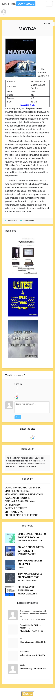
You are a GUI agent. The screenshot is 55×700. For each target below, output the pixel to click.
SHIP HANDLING (14, 511)
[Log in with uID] (17, 388)
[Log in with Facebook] (17, 393)
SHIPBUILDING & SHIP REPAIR (21, 515)
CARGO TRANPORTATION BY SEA (22, 487)
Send (18, 417)
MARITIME (15, 3)
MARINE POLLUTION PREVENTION (24, 494)
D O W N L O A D (27, 105)
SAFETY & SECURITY (16, 508)
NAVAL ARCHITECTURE (17, 497)
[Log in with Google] (17, 397)
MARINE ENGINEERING (17, 491)
